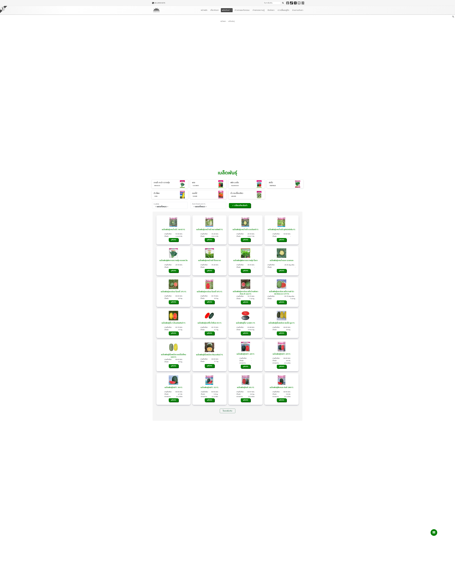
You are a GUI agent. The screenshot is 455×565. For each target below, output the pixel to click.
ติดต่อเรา (271, 10)
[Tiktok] (291, 3)
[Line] (299, 3)
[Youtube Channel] (295, 3)
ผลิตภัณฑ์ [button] (226, 10)
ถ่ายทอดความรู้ (258, 10)
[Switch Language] (302, 3)
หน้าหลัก (204, 10)
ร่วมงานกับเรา (297, 10)
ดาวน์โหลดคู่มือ (283, 10)
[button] (283, 3)
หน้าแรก (223, 21)
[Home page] (156, 10)
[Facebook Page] (287, 3)
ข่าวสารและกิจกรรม (242, 10)
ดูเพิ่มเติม (173, 240)
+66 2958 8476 (159, 3)
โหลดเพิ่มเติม (227, 410)
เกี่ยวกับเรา (214, 10)
